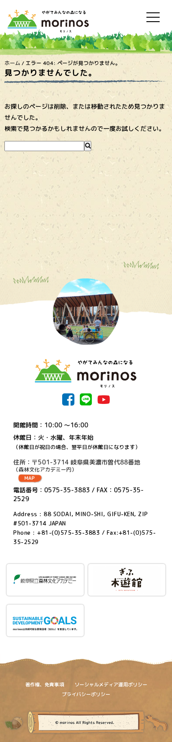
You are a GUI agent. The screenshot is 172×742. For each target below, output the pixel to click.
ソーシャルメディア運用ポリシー (111, 684)
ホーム (12, 63)
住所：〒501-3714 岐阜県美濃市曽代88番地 (76, 466)
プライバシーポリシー (86, 694)
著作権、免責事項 (44, 684)
